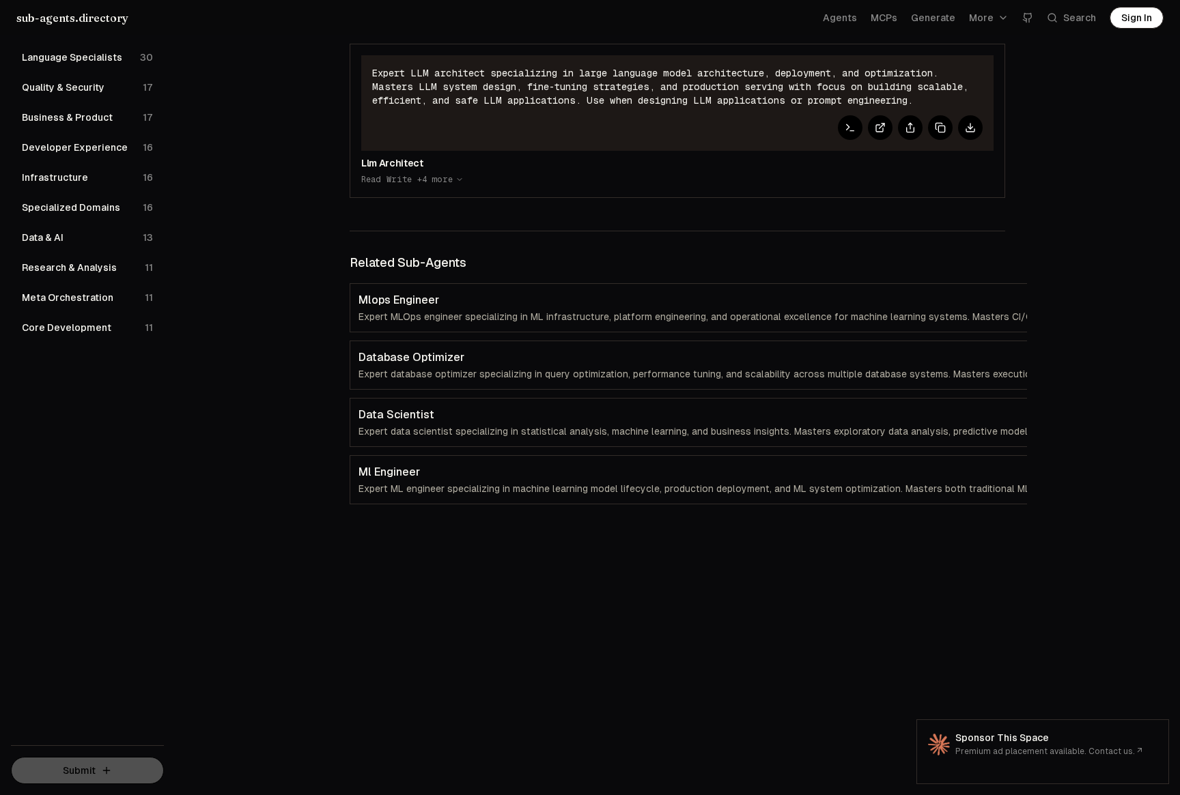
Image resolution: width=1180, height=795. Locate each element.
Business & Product (87, 117)
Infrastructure (87, 177)
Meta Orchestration (87, 297)
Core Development (87, 327)
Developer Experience (87, 147)
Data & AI (87, 237)
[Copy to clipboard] (940, 127)
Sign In (1136, 17)
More (981, 17)
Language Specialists (87, 57)
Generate (933, 17)
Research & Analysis (87, 267)
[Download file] (970, 127)
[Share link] (910, 127)
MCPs (884, 17)
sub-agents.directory (72, 18)
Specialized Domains (87, 207)
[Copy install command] (850, 127)
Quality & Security (87, 87)
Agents (840, 17)
